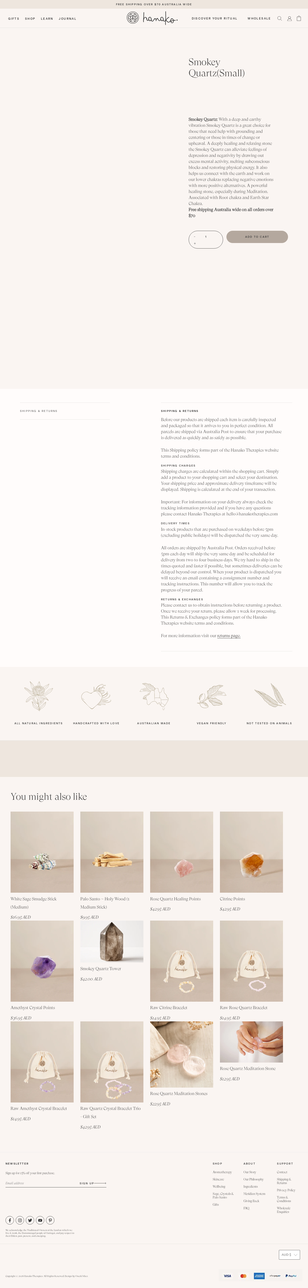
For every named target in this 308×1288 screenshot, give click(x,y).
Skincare (218, 1179)
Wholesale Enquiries (283, 1210)
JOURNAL (68, 18)
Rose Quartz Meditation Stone (248, 1068)
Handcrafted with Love (96, 723)
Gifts (216, 1204)
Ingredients (251, 1186)
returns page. (229, 635)
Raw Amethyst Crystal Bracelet (39, 1108)
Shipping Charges (178, 465)
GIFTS (13, 18)
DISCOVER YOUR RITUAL (215, 18)
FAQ (246, 1208)
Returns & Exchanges (182, 599)
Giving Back (251, 1201)
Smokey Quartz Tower (100, 968)
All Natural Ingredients (38, 723)
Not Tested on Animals (269, 723)
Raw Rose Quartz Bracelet (244, 1007)
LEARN (47, 18)
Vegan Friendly (212, 723)
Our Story (250, 1172)
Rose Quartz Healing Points (175, 898)
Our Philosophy (254, 1179)
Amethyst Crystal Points (33, 1007)
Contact (282, 1172)
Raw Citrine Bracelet (168, 1007)
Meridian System (254, 1194)
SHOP (30, 18)
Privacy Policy (286, 1190)
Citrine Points (232, 898)
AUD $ (286, 1255)
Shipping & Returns (180, 411)
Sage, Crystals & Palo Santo (223, 1195)
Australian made (154, 723)
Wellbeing (219, 1186)
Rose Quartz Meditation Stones (178, 1093)
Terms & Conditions (284, 1199)
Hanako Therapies (33, 1276)
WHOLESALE (259, 18)
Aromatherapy (222, 1172)
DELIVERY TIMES (175, 523)
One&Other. (81, 1276)
